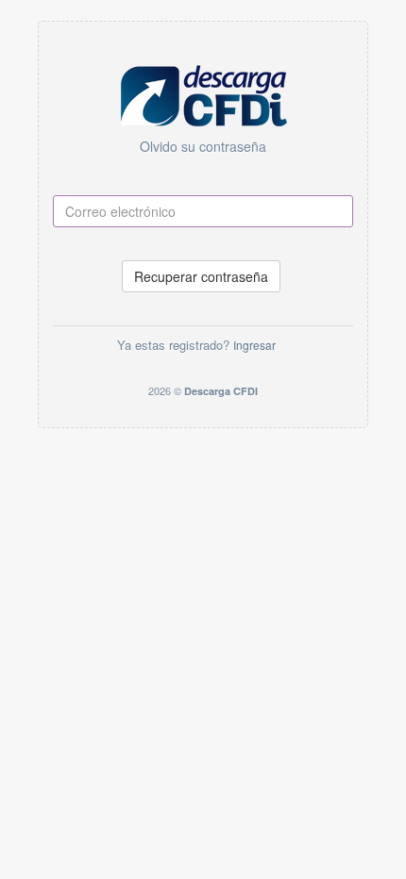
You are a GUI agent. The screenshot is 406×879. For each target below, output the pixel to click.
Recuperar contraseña (201, 276)
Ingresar (254, 345)
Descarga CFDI (221, 391)
